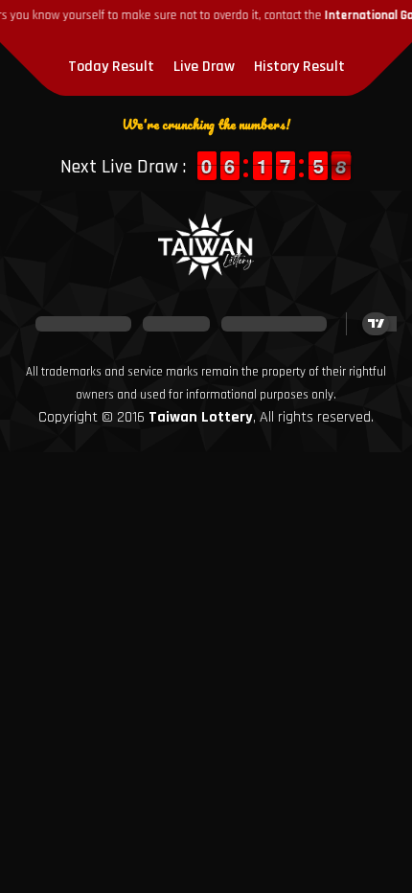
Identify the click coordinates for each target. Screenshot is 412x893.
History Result (299, 67)
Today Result (111, 67)
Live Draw (204, 67)
